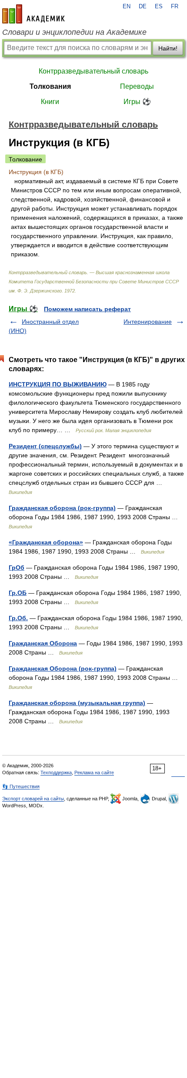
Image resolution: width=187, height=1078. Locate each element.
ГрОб (16, 567)
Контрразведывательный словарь (93, 71)
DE (143, 6)
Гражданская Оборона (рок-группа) (63, 668)
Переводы (137, 86)
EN (126, 6)
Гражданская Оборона (43, 643)
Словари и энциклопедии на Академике (74, 32)
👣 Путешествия (21, 786)
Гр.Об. (18, 618)
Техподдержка (56, 772)
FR (174, 6)
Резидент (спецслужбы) (45, 446)
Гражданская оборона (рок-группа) (62, 507)
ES (159, 6)
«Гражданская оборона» (46, 542)
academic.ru (33, 14)
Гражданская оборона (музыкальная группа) (77, 702)
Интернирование (148, 321)
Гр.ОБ (18, 592)
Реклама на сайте (94, 772)
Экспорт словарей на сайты (33, 798)
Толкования (50, 86)
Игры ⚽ (137, 101)
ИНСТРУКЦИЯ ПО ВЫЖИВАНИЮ (58, 384)
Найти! (167, 48)
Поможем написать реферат (87, 309)
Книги (50, 101)
